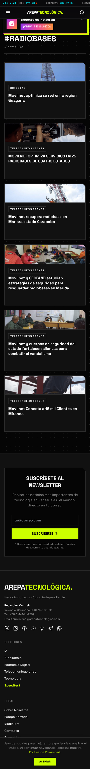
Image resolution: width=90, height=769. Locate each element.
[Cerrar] (82, 19)
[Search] (82, 12)
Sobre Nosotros (16, 710)
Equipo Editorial (16, 717)
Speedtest (12, 685)
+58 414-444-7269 (22, 614)
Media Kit (11, 724)
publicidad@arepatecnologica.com (36, 619)
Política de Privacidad (44, 752)
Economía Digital (17, 665)
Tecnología (12, 678)
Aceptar (45, 761)
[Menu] (7, 12)
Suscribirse (42, 533)
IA (5, 651)
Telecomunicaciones (20, 671)
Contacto (11, 731)
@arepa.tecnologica (37, 26)
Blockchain (13, 658)
